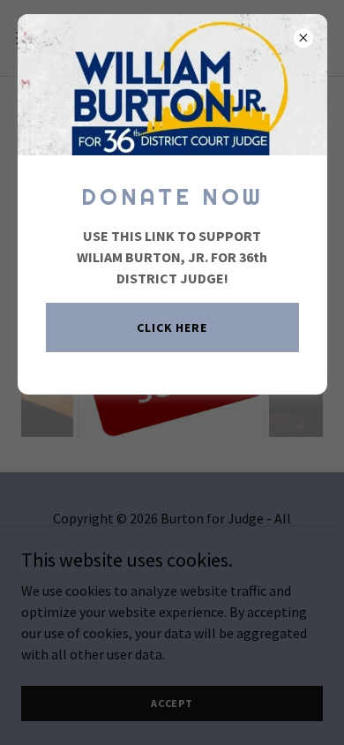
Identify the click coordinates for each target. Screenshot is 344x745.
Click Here (172, 327)
